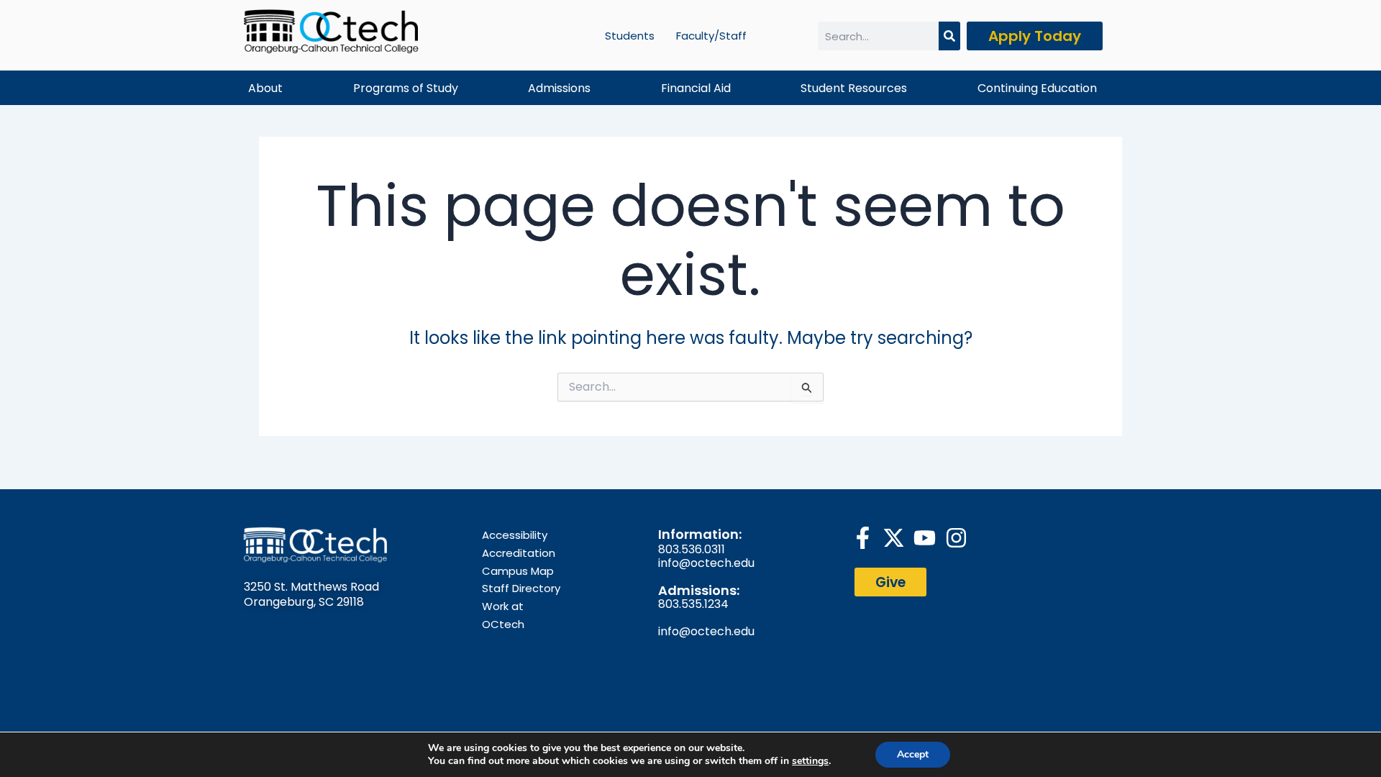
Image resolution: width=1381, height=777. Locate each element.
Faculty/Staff (711, 35)
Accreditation (518, 552)
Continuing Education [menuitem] (1037, 88)
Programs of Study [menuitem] (405, 88)
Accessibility (514, 534)
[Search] (949, 36)
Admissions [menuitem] (559, 88)
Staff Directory (521, 588)
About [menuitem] (265, 88)
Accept (913, 754)
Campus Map (518, 570)
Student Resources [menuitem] (854, 88)
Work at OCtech (503, 615)
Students (630, 35)
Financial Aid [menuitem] (696, 88)
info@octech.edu (706, 563)
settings (810, 761)
